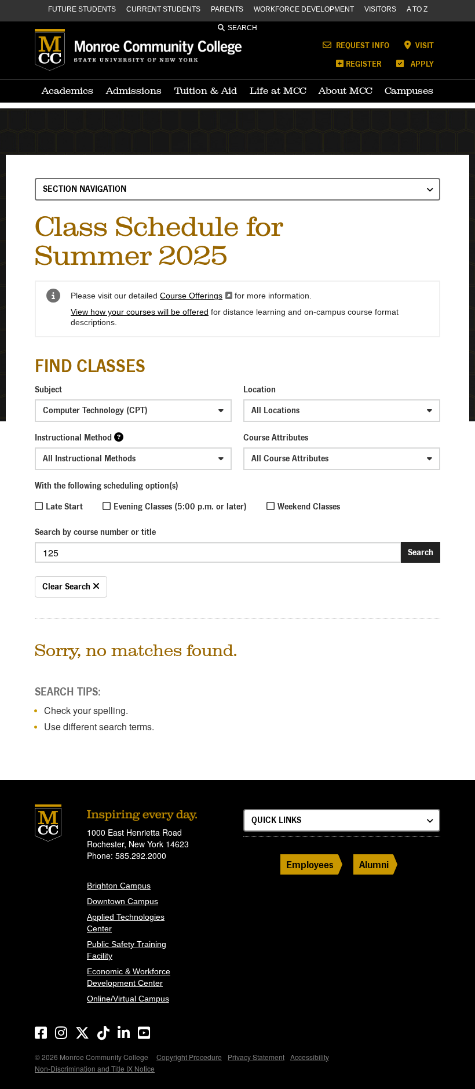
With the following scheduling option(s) (106, 485)
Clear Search (67, 586)
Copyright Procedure (189, 1057)
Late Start (64, 506)
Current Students (163, 9)
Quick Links (276, 819)
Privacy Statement (256, 1057)
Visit (423, 45)
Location (259, 389)
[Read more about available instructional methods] (118, 436)
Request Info (361, 45)
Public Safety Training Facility (126, 949)
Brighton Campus (119, 885)
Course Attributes (275, 437)
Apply (421, 63)
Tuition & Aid (205, 90)
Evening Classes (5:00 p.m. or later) (180, 506)
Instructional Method (73, 437)
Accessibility (309, 1057)
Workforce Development (304, 9)
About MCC (345, 90)
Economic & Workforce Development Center (128, 977)
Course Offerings (196, 295)
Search (242, 28)
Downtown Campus (122, 901)
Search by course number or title (95, 531)
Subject (48, 389)
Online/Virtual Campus (128, 998)
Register (363, 63)
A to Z (417, 9)
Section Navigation (84, 188)
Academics (67, 90)
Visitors (380, 9)
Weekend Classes (308, 506)
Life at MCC (278, 90)
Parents (227, 9)
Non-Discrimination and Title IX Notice (95, 1068)
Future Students (82, 9)
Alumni (374, 864)
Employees (310, 864)
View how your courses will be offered (140, 311)
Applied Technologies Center (126, 922)
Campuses (409, 90)
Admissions (134, 90)
